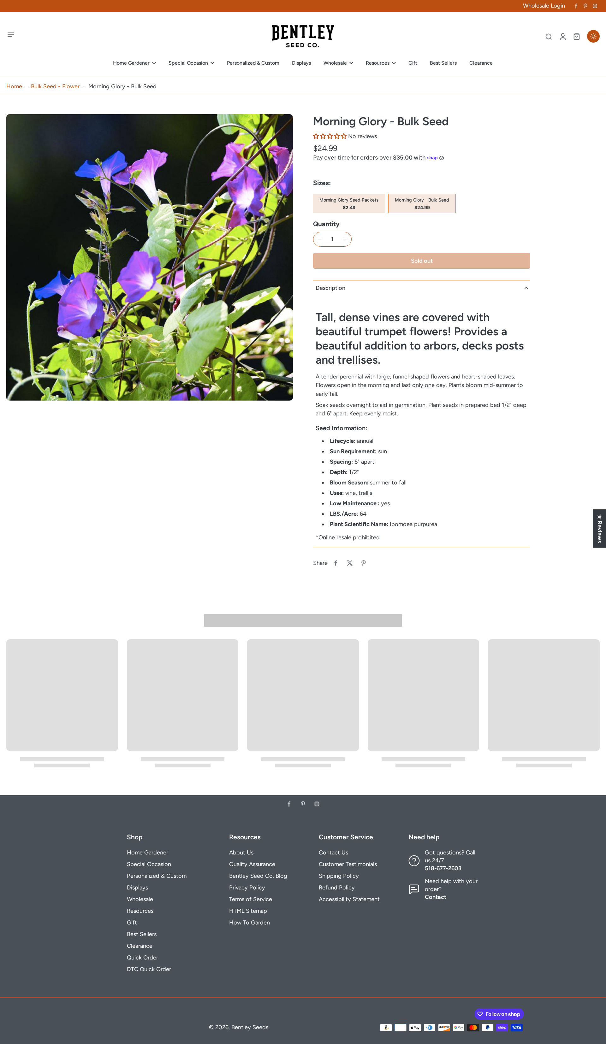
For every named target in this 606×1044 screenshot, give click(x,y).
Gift (132, 922)
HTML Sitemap (248, 910)
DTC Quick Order (149, 969)
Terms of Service (250, 899)
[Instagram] (595, 6)
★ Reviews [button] (599, 528)
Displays (137, 887)
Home (14, 86)
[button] (330, 136)
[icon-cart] (576, 36)
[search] (549, 36)
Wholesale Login (544, 5)
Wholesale (140, 899)
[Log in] (562, 36)
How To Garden (249, 922)
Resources (140, 910)
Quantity (326, 224)
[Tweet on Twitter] (350, 563)
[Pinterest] (585, 6)
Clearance (139, 945)
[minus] (319, 239)
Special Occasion (149, 864)
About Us (241, 852)
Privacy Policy (247, 887)
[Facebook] (576, 6)
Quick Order (142, 957)
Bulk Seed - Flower (55, 86)
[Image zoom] (149, 257)
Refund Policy (337, 887)
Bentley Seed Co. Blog (258, 875)
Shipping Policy (339, 875)
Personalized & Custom (157, 875)
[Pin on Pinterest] (364, 563)
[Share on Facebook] (336, 563)
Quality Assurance (252, 864)
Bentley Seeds (249, 1027)
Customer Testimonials (348, 864)
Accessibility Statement (349, 899)
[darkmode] (593, 36)
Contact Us (333, 852)
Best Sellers (142, 934)
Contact (435, 897)
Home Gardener (147, 852)
